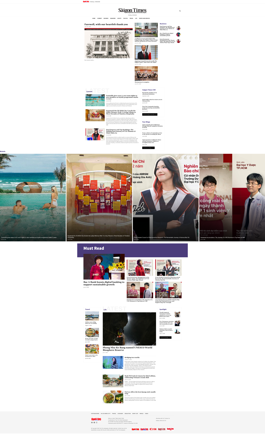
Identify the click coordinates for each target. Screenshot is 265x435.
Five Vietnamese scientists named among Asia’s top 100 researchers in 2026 (166, 323)
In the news (137, 59)
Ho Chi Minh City (105, 413)
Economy (120, 413)
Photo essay (137, 36)
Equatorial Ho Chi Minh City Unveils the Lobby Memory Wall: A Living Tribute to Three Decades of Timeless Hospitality (121, 112)
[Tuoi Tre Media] (144, 429)
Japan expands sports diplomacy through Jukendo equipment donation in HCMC (152, 126)
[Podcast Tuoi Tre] (170, 429)
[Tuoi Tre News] (96, 419)
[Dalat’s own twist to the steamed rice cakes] (92, 349)
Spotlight (163, 309)
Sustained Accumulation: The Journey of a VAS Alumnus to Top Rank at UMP (222, 237)
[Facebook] (96, 422)
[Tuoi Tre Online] (135, 429)
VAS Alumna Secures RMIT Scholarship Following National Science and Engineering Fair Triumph (167, 301)
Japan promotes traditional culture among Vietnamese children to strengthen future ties (151, 141)
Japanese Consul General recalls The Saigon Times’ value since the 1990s (146, 61)
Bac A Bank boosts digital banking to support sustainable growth (166, 34)
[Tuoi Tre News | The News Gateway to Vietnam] (86, 1)
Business (163, 24)
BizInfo (2, 151)
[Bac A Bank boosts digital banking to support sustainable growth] (178, 34)
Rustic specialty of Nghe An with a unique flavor (91, 339)
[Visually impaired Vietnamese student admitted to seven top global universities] (177, 314)
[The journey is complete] (146, 73)
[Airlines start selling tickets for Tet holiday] (92, 316)
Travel (87, 309)
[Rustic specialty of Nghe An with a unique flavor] (92, 332)
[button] (180, 10)
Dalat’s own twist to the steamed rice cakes (91, 355)
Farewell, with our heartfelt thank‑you (106, 24)
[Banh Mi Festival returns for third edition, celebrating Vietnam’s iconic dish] (113, 380)
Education (128, 413)
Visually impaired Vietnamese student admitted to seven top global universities (165, 314)
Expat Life (135, 413)
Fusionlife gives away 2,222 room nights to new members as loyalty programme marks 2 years (122, 97)
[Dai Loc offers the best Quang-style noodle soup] (113, 397)
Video (146, 413)
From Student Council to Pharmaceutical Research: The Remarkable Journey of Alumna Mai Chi (161, 237)
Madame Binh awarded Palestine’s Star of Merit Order (165, 330)
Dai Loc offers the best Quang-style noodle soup (140, 393)
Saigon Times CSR (149, 90)
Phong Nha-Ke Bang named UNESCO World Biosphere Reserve (127, 348)
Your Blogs (146, 122)
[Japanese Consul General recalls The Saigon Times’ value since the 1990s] (146, 52)
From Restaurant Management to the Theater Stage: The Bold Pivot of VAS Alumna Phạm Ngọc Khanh (167, 41)
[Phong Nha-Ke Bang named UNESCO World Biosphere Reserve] (129, 329)
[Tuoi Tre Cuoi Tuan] (162, 429)
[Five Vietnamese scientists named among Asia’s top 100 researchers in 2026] (177, 323)
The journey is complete (142, 82)
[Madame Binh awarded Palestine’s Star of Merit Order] (177, 331)
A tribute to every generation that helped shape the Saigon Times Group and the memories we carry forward (146, 40)
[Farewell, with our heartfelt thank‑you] (108, 43)
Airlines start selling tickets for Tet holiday (91, 322)
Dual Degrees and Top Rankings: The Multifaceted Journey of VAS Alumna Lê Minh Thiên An (167, 28)
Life (105, 310)
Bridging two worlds (132, 357)
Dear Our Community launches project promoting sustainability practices (151, 108)
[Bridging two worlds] (113, 362)
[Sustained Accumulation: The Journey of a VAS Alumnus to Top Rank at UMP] (140, 290)
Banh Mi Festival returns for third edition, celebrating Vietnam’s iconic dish (140, 376)
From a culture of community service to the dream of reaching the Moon (152, 133)
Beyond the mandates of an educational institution (149, 93)
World (141, 413)
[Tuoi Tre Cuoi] (153, 429)
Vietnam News (95, 413)
